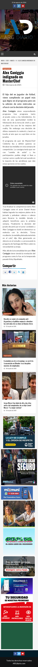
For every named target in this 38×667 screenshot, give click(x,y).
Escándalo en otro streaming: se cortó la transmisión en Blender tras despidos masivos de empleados (18, 363)
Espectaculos (7, 69)
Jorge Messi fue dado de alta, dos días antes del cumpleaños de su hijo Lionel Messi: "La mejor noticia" (17, 405)
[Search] (34, 54)
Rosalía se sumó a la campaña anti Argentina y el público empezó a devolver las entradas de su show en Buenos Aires (18, 321)
